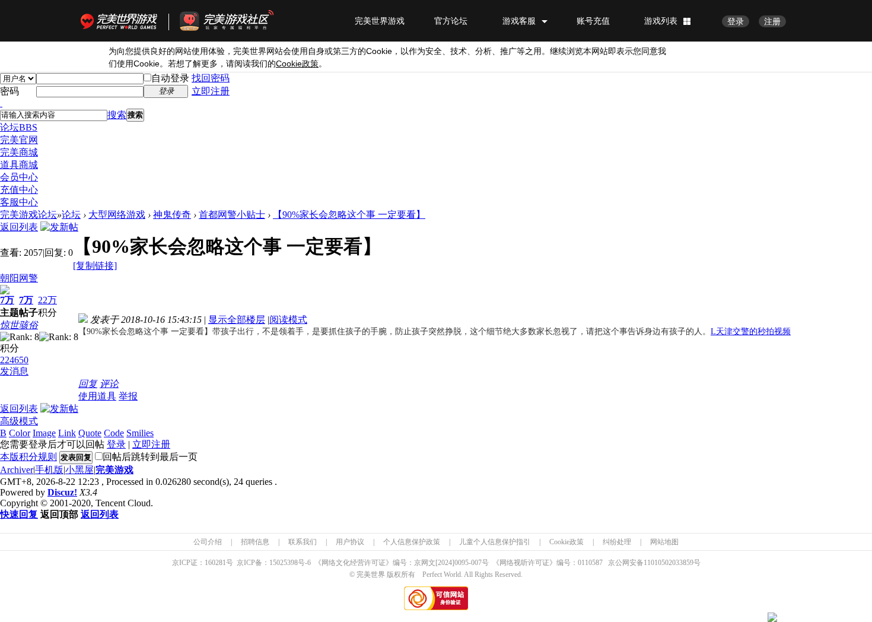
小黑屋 (79, 470)
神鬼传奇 (172, 215)
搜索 (116, 115)
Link (67, 433)
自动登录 (170, 78)
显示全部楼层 (236, 320)
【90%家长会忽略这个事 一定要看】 (349, 215)
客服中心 (19, 202)
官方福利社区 (237, 21)
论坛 (18, 127)
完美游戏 (114, 470)
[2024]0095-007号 (462, 562)
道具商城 (19, 165)
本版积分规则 (28, 457)
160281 (215, 562)
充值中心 (19, 190)
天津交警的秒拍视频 (751, 331)
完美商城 (19, 152)
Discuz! (62, 492)
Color (19, 433)
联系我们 (302, 542)
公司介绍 (207, 542)
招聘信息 (255, 542)
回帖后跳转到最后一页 (150, 457)
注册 (772, 21)
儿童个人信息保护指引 (494, 542)
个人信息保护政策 (411, 542)
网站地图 (664, 542)
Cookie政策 (566, 542)
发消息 (14, 371)
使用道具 (97, 396)
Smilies (140, 433)
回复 (87, 384)
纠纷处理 (617, 542)
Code (114, 433)
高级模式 (19, 421)
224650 (14, 360)
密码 (9, 91)
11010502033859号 (672, 562)
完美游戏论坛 (28, 215)
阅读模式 (288, 320)
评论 (109, 384)
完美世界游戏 (121, 21)
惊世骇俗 (19, 325)
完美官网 (19, 140)
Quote (89, 433)
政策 (297, 63)
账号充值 (593, 21)
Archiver (16, 470)
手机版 (49, 470)
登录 (735, 21)
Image (44, 433)
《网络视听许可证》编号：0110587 (547, 562)
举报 (128, 396)
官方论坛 (450, 21)
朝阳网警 (19, 278)
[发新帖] (59, 227)
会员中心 (19, 177)
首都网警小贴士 (232, 215)
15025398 (283, 562)
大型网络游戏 (116, 215)
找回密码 (211, 78)
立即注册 (211, 91)
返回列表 (19, 227)
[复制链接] (95, 266)
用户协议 (350, 542)
